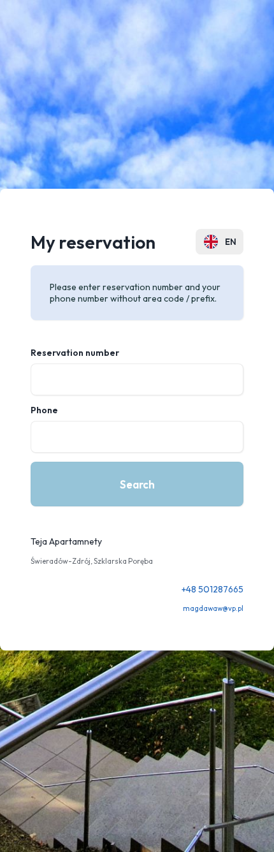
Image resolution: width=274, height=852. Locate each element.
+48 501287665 (212, 589)
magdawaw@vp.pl (213, 608)
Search (137, 484)
